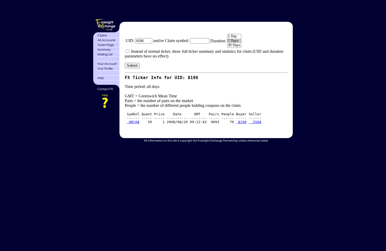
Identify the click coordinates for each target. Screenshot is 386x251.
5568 (255, 122)
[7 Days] (234, 41)
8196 (241, 122)
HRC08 (133, 122)
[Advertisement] (205, 10)
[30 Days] (234, 45)
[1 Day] (234, 36)
